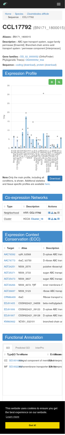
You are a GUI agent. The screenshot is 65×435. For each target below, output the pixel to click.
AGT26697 (9, 291)
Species (19, 13)
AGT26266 (9, 284)
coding (19, 64)
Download (55, 178)
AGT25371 (9, 272)
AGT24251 (9, 266)
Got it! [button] (32, 425)
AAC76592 (9, 254)
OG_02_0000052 (29, 56)
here (47, 184)
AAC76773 (9, 260)
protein (40, 64)
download (29, 64)
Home (8, 13)
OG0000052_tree (35, 59)
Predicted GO (22, 347)
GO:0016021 (16, 360)
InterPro (39, 347)
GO (8, 347)
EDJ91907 (9, 315)
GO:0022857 (16, 366)
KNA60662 (9, 321)
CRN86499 (10, 297)
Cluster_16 (37, 218)
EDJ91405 (9, 303)
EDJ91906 (9, 309)
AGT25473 (9, 278)
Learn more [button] (12, 416)
